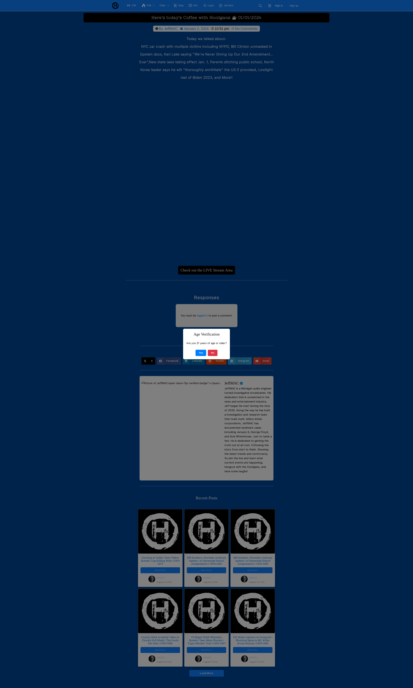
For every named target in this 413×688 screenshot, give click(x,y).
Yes (201, 352)
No (212, 352)
